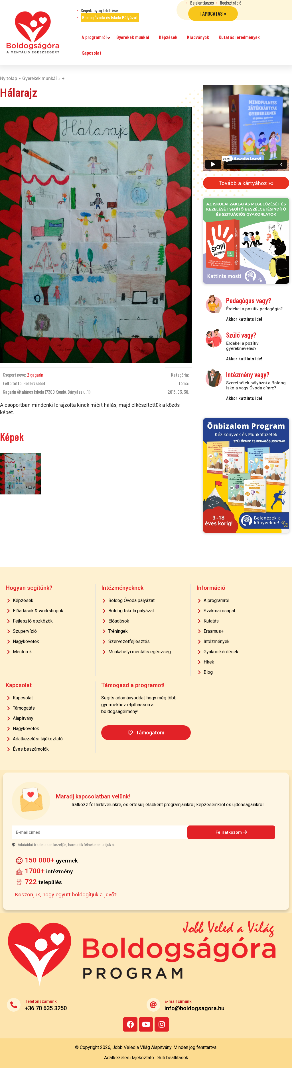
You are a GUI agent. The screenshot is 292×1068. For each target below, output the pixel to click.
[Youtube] (146, 1024)
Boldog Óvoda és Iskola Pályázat (110, 17)
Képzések (168, 37)
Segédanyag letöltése (99, 10)
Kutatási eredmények (239, 37)
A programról (94, 37)
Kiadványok (198, 37)
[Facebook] (130, 1024)
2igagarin (35, 374)
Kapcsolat (91, 53)
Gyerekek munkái (132, 37)
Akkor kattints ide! (244, 319)
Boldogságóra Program (32, 32)
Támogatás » (213, 13)
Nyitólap (8, 78)
